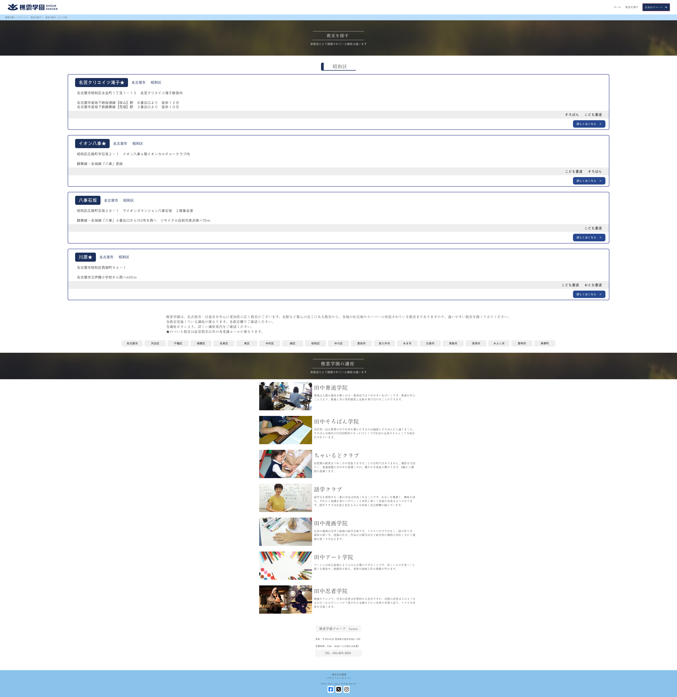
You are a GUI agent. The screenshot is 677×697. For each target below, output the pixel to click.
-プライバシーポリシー (338, 678)
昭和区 (340, 67)
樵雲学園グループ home (338, 628)
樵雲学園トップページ (15, 17)
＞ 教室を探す (33, 17)
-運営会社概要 (338, 675)
